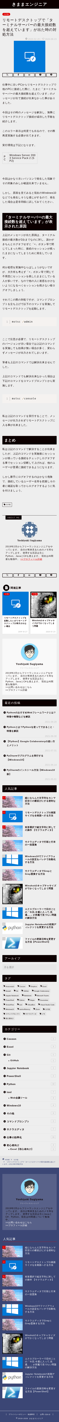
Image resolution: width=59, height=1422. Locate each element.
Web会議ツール (32, 1098)
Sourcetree (44, 1000)
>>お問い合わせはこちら (19, 687)
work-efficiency (25, 1009)
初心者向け (10, 1018)
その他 (6, 14)
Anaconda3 (10, 986)
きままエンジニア (29, 4)
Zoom (38, 1009)
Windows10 (10, 1009)
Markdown (27, 995)
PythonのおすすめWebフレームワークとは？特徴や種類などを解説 (31, 714)
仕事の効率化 (30, 1137)
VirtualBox (31, 1005)
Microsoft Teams (43, 995)
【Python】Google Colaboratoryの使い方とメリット (31, 743)
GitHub (26, 991)
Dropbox (34, 986)
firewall (8, 991)
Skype (32, 1000)
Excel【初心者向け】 (32, 1149)
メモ (43, 1014)
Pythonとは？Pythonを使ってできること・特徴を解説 (31, 729)
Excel (44, 986)
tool (20, 1005)
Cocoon (22, 986)
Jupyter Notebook (12, 995)
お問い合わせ (45, 1414)
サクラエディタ (30, 1014)
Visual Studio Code (47, 1005)
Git (17, 991)
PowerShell (10, 1000)
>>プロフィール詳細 (31, 559)
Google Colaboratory (41, 991)
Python (22, 1000)
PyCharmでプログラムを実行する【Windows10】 (25, 758)
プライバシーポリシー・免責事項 (22, 1414)
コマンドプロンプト (13, 1014)
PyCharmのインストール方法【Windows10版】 (31, 772)
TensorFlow (10, 1005)
